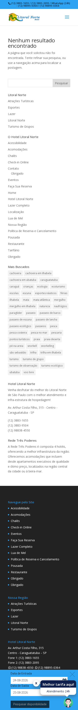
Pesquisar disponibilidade (30, 704)
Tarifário (13, 250)
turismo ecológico (52, 365)
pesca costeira (18, 332)
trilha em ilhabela (51, 352)
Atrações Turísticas (21, 101)
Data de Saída (20, 685)
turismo (14, 359)
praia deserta (52, 339)
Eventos (13, 180)
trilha (33, 352)
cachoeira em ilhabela (38, 273)
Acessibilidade (17, 143)
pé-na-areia (16, 346)
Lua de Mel (15, 218)
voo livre (29, 372)
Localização (16, 212)
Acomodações (17, 149)
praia (37, 339)
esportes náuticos (45, 293)
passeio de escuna (21, 319)
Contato (13, 168)
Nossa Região (17, 225)
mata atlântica (41, 300)
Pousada (14, 237)
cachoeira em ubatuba (23, 280)
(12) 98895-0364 (49, 668)
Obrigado (17, 173)
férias (64, 293)
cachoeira (15, 273)
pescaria (56, 332)
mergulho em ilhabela (22, 306)
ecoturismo (58, 286)
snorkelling (47, 346)
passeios (40, 326)
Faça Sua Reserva (20, 186)
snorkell (32, 346)
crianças (28, 286)
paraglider (16, 313)
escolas (14, 293)
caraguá (14, 286)
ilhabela (14, 300)
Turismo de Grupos (21, 126)
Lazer (11, 114)
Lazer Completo (19, 205)
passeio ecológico (20, 326)
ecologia (42, 286)
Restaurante (16, 244)
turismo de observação (23, 365)
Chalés (12, 156)
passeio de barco (50, 313)
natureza (45, 306)
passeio (31, 313)
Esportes (14, 107)
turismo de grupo (33, 359)
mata (26, 300)
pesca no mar (39, 332)
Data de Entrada (21, 673)
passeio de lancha (46, 319)
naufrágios (60, 306)
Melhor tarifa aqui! (58, 684)
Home (12, 193)
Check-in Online (18, 162)
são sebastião (18, 352)
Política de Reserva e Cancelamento (32, 231)
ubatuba (15, 372)
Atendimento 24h (58, 691)
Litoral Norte (16, 120)
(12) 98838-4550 (22, 668)
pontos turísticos (20, 339)
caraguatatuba (49, 280)
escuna (27, 293)
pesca (53, 326)
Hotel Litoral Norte (20, 199)
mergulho (60, 300)
